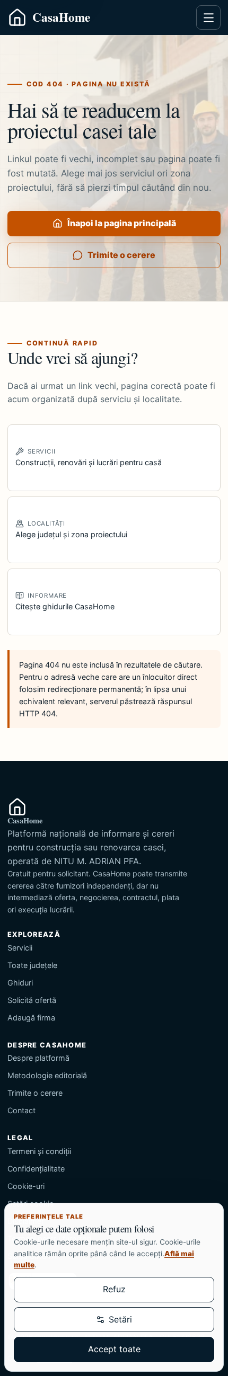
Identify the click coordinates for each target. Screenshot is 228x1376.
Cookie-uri (26, 1186)
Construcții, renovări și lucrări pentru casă (88, 457)
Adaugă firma (31, 1017)
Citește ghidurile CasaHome (65, 601)
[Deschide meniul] (208, 17)
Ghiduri (20, 982)
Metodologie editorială (47, 1075)
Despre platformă (38, 1057)
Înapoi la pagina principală (121, 223)
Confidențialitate (36, 1168)
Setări (120, 1319)
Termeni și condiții (39, 1151)
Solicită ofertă (31, 1000)
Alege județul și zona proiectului (71, 529)
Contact (21, 1110)
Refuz (114, 1289)
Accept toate (114, 1349)
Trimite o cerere (121, 255)
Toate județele (32, 965)
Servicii (19, 947)
